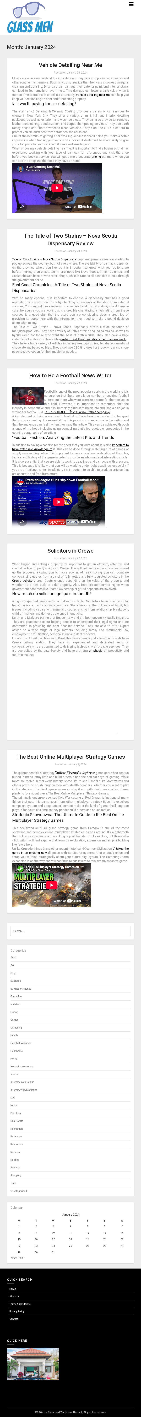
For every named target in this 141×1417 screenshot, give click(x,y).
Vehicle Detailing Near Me (70, 65)
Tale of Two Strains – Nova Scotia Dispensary (44, 259)
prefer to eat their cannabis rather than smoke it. (93, 339)
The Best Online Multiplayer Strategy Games (70, 757)
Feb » (22, 1257)
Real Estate (16, 1120)
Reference (16, 1136)
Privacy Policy (16, 1311)
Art (12, 965)
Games (14, 1019)
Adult (13, 957)
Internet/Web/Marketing (23, 1089)
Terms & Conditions (20, 1304)
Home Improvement (21, 1066)
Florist (14, 1012)
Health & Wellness (20, 1043)
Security (15, 1167)
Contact (13, 1319)
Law (12, 1097)
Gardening (16, 1027)
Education (16, 996)
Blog (12, 973)
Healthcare (16, 1051)
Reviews (15, 1152)
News (13, 1105)
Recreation (16, 1128)
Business (15, 980)
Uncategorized (18, 1191)
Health (14, 1035)
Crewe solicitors (23, 580)
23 (36, 1245)
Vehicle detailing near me (93, 95)
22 (19, 1245)
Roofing (14, 1159)
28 (122, 1245)
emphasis (95, 650)
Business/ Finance (20, 988)
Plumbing (15, 1113)
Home (13, 1058)
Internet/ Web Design (22, 1082)
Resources (16, 1144)
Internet (14, 1074)
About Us (14, 1296)
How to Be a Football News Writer (70, 375)
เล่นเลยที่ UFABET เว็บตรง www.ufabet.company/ (77, 412)
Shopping (15, 1175)
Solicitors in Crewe (70, 550)
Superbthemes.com (95, 1412)
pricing (96, 156)
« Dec (13, 1257)
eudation (15, 1004)
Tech (13, 1183)
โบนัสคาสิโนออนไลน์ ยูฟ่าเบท (75, 773)
